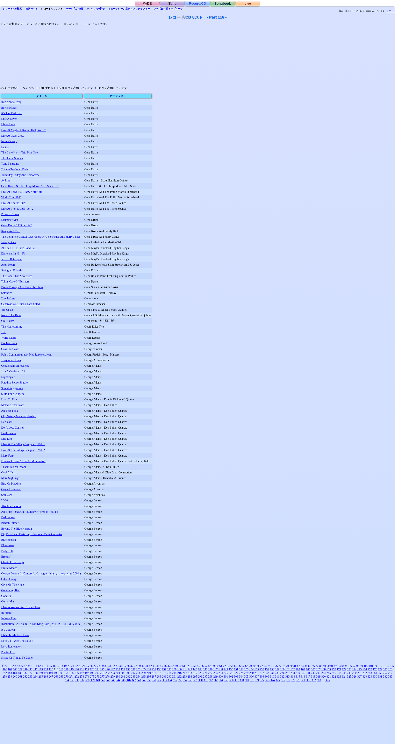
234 (272, 672)
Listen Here (8, 124)
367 (236, 680)
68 (246, 665)
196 (76, 672)
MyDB (147, 3)
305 (246, 676)
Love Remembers (11, 646)
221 (205, 672)
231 (256, 672)
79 (287, 665)
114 (46, 669)
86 (313, 665)
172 (344, 669)
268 (56, 676)
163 (298, 669)
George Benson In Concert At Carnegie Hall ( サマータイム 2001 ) (41, 573)
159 (277, 669)
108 (15, 669)
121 (82, 669)
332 (385, 676)
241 (308, 672)
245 (328, 672)
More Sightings (10, 478)
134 (148, 669)
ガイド (32, 8)
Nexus (4, 147)
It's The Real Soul (11, 113)
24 (83, 665)
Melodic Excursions (12, 405)
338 (87, 680)
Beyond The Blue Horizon (16, 528)
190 (46, 672)
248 (344, 672)
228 (241, 672)
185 (20, 672)
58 (209, 665)
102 (376, 665)
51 (183, 665)
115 (51, 669)
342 (108, 680)
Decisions (6, 421)
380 (303, 680)
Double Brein (9, 343)
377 (288, 680)
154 (251, 669)
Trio (3, 332)
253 (370, 672)
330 (375, 676)
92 (335, 665)
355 (175, 680)
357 (185, 680)
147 (215, 669)
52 (187, 665)
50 (180, 665)
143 (195, 669)
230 (251, 672)
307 (256, 676)
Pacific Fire (8, 652)
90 (328, 665)
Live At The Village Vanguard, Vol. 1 (23, 444)
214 (169, 672)
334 (67, 680)
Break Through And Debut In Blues (22, 287)
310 (272, 676)
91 (331, 665)
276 (97, 676)
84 (305, 665)
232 (262, 672)
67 (243, 665)
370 (252, 680)
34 (120, 665)
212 (159, 672)
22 (76, 665)
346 (128, 680)
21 (72, 665)
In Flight (6, 612)
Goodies (6, 596)
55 (198, 665)
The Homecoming (11, 326)
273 (82, 676)
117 (61, 669)
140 (179, 669)
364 (221, 680)
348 (139, 680)
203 (112, 672)
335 (72, 680)
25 (87, 665)
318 (313, 676)
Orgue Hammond (11, 489)
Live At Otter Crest (12, 135)
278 (107, 676)
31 (109, 665)
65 (235, 665)
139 (174, 669)
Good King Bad (10, 590)
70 (254, 665)
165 (308, 669)
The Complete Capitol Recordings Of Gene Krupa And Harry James (40, 236)
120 (76, 669)
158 (272, 669)
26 (91, 665)
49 (176, 665)
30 (106, 665)
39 (139, 665)
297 (205, 676)
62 (224, 665)
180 (385, 669)
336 (77, 680)
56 (202, 665)
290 (169, 676)
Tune (172, 3)
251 (359, 672)
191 (51, 672)
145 (205, 669)
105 (391, 665)
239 (298, 672)
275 (92, 676)
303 (236, 676)
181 (390, 669)
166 (313, 669)
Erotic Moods (9, 568)
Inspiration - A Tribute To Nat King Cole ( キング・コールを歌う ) (41, 623)
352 (159, 680)
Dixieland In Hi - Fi (13, 253)
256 (385, 672)
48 (172, 665)
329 (370, 676)
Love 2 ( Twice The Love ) (17, 640)
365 (226, 680)
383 (319, 680)
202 (107, 672)
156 (262, 669)
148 (220, 669)
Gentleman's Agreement (15, 365)
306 (251, 676)
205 (123, 672)
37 (131, 665)
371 (257, 680)
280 (118, 676)
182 (4, 672)
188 (35, 672)
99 (361, 665)
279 (112, 676)
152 (241, 669)
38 (135, 665)
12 (39, 665)
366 (231, 680)
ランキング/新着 (96, 8)
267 (51, 676)
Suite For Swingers (12, 393)
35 (124, 665)
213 (164, 672)
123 (92, 669)
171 (339, 669)
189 (40, 672)
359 (195, 680)
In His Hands (8, 107)
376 (283, 680)
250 (354, 672)
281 (123, 676)
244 (323, 672)
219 (195, 672)
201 (102, 672)
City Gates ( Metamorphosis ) (18, 416)
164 (303, 669)
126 (107, 669)
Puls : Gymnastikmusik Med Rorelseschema (26, 354)
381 (308, 680)
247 (339, 672)
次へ (327, 680)
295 (195, 676)
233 (267, 672)
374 (272, 680)
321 (328, 676)
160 (282, 669)
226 (231, 672)
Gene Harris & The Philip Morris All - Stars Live (30, 186)
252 (364, 672)
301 (226, 676)
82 (298, 665)
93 (339, 665)
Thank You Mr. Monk (14, 466)
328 (364, 676)
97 (354, 665)
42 (150, 665)
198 (87, 672)
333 (390, 676)
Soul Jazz (6, 494)
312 (282, 676)
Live (247, 3)
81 (294, 665)
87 (317, 665)
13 (43, 665)
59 (213, 665)
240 (303, 672)
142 (190, 669)
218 (190, 672)
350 (149, 680)
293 (184, 676)
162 (292, 669)
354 (169, 680)
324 (344, 676)
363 (216, 680)
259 (10, 676)
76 (276, 665)
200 (97, 672)
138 (169, 669)
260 (15, 676)
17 (57, 665)
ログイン (391, 11)
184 (15, 672)
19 (65, 665)
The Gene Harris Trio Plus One (19, 152)
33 (117, 665)
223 (215, 672)
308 (262, 676)
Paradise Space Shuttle (14, 382)
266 (46, 676)
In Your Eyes (8, 618)
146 (210, 669)
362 (211, 680)
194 (66, 672)
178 (375, 669)
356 (180, 680)
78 (283, 665)
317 (308, 676)
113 (40, 669)
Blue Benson (8, 539)
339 (92, 680)
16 (54, 665)
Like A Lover (9, 118)
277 (102, 676)
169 (328, 669)
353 (164, 680)
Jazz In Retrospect (11, 259)
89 (324, 665)
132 (138, 669)
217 (184, 672)
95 (346, 665)
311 (277, 676)
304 (241, 676)
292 (179, 676)
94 (343, 665)
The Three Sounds (12, 158)
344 (118, 680)
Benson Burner (10, 522)
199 (92, 672)
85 (309, 665)
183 (10, 672)
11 (35, 665)
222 (210, 672)
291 (174, 676)
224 (220, 672)
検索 (12, 8)
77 (280, 665)
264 (35, 676)
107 (10, 669)
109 (20, 669)
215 (174, 672)
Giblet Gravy (8, 579)
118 (66, 669)
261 (20, 676)
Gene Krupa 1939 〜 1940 (16, 225)
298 (210, 676)
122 (87, 669)
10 (31, 665)
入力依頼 (75, 8)
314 (292, 676)
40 (143, 665)
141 (184, 669)
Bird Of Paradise (11, 483)
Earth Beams (8, 433)
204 (118, 672)
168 (323, 669)
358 (190, 680)
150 (231, 669)
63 (228, 665)
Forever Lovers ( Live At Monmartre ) (23, 461)
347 (133, 680)
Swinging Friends (11, 270)
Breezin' (6, 556)
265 (40, 676)
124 (97, 669)
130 (128, 669)
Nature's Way (9, 141)
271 (71, 676)
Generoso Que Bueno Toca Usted (20, 304)
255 (380, 672)
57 (205, 665)
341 (103, 680)
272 (76, 676)
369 (247, 680)
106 (5, 669)
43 (154, 665)
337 (82, 680)
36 (128, 665)
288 (159, 676)
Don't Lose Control (12, 427)
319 (318, 676)
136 (159, 669)
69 (250, 665)
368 (241, 680)
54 (194, 665)
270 (66, 676)
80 (291, 665)
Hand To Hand (9, 399)
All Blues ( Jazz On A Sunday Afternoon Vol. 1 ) (29, 511)
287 (154, 676)
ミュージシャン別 (129, 8)
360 (200, 680)
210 (148, 672)
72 (261, 665)
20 (68, 665)
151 (236, 669)
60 (217, 665)
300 (220, 676)
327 (359, 676)
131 (133, 669)
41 (146, 665)
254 (375, 672)
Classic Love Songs (12, 562)
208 (138, 672)
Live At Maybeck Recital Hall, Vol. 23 (23, 130)
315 (298, 676)
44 (157, 665)
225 (226, 672)
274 (87, 676)
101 (371, 665)
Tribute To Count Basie (14, 169)
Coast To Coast (10, 349)
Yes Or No (7, 309)
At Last (5, 180)
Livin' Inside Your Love (15, 635)
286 (148, 676)
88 (320, 665)
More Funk (7, 455)
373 (267, 680)
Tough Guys (8, 298)
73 (265, 665)
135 (154, 669)
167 (318, 669)
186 (25, 672)
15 (50, 665)
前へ (4, 665)
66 (239, 665)
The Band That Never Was (16, 276)
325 (349, 676)
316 (303, 676)
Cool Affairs (8, 472)
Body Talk (7, 551)
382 (313, 680)
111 (30, 669)
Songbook (222, 3)
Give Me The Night (12, 584)
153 (246, 669)
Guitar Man (8, 601)
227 (236, 672)
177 (370, 669)
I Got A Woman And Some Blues (20, 607)
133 (143, 669)
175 (359, 669)
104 (386, 665)
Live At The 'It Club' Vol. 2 (17, 208)
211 (154, 672)
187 (30, 672)
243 (318, 672)
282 (128, 676)
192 (56, 672)
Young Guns (8, 242)
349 (144, 680)
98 (357, 665)
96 (350, 665)
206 (128, 672)
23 (80, 665)
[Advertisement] (123, 54)
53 (191, 665)
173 (349, 669)
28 (98, 665)
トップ (168, 8)
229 (246, 672)
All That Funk (9, 410)
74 (268, 665)
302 (231, 676)
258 (4, 676)
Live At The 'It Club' (13, 203)
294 (190, 676)
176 (364, 669)
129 (123, 669)
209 (143, 672)
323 (339, 676)
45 (161, 665)
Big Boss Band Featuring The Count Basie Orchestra (31, 534)
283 (133, 676)
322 (334, 676)
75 (272, 665)
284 (138, 676)
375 (277, 680)
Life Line (6, 438)
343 (113, 680)
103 (381, 665)
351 (154, 680)
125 (102, 669)
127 (112, 669)
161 (287, 669)
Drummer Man (10, 219)
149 (226, 669)
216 (179, 672)
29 (102, 665)
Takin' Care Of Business (15, 281)
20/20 (4, 500)
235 (277, 672)
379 (298, 680)
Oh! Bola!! (7, 320)
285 (143, 676)
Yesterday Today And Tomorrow (20, 175)
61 (220, 665)
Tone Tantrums (10, 163)
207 (133, 672)
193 (61, 672)
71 (257, 665)
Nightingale (8, 377)
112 (35, 669)
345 (123, 680)
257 (390, 672)
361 (205, 680)
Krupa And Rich (10, 231)
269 (61, 676)
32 (113, 665)
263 (30, 676)
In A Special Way (11, 101)
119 (71, 669)
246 (334, 672)
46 (165, 665)
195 (71, 672)
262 (25, 676)
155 (256, 669)
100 (366, 665)
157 (267, 669)
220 (200, 672)
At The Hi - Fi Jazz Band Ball (18, 248)
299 (215, 676)
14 (46, 665)
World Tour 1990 (11, 197)
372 (262, 680)
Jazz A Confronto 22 (13, 371)
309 (267, 676)
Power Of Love (10, 214)
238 (292, 672)
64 (231, 665)
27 (94, 665)
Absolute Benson (11, 506)
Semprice (6, 292)
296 (200, 676)
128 (118, 669)
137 (164, 669)
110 (25, 669)
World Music (8, 337)
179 (380, 669)
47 (168, 665)
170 (334, 669)
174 (354, 669)
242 (313, 672)
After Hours (8, 264)
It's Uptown (8, 629)
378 (293, 680)
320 (323, 676)
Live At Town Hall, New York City (21, 191)
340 (97, 680)
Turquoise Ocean (11, 360)
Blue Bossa (7, 545)
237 (287, 672)
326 (354, 676)
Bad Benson (8, 517)
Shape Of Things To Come (17, 657)
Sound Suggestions (12, 388)
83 (302, 665)
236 (282, 672)
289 (164, 676)
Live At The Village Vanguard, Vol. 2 (23, 450)
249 (349, 672)
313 (287, 676)
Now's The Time (11, 315)
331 (380, 676)
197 (82, 672)
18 (61, 665)
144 (200, 669)
